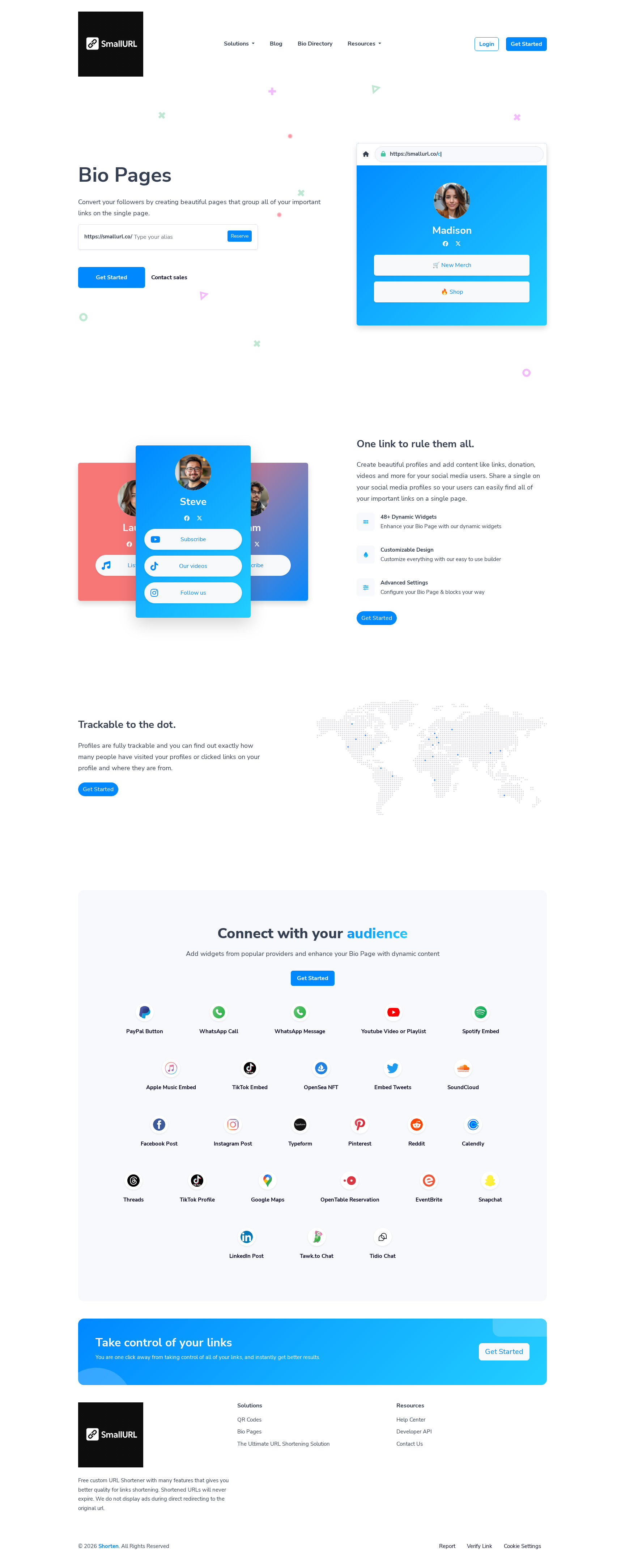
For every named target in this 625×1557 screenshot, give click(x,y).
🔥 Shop (452, 292)
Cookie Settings (522, 1546)
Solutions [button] (237, 44)
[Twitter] (458, 243)
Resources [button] (362, 44)
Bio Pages (249, 1431)
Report (447, 1546)
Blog (276, 44)
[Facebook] (445, 243)
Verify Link (479, 1546)
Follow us (193, 593)
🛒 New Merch (452, 265)
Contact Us (409, 1444)
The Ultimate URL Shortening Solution (283, 1444)
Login (486, 44)
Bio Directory (315, 44)
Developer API (414, 1431)
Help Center (410, 1419)
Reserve (239, 236)
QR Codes (249, 1419)
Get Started (526, 44)
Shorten (108, 1546)
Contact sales (169, 277)
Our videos (193, 566)
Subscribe (251, 565)
